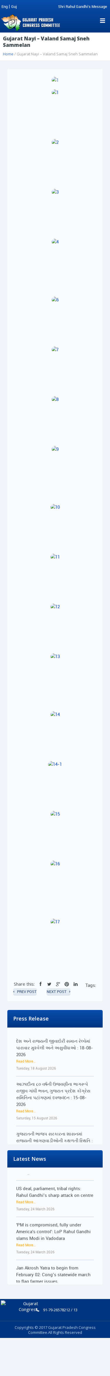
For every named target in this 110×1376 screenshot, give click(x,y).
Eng (4, 6)
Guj (14, 6)
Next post (57, 991)
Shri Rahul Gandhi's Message (82, 6)
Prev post (27, 991)
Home (8, 54)
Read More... (26, 1056)
